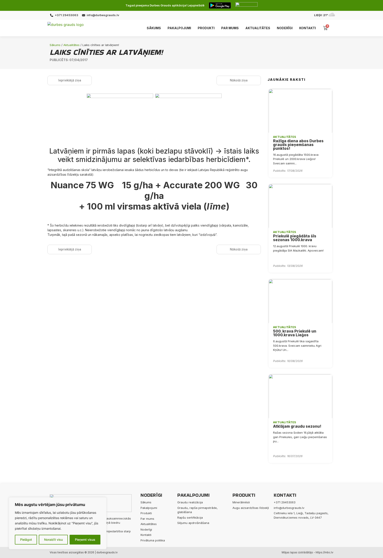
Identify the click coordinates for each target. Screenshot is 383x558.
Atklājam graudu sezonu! (297, 426)
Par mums (230, 28)
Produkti (206, 28)
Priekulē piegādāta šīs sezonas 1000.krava (294, 238)
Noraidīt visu (53, 539)
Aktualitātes (257, 28)
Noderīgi (285, 28)
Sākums (154, 28)
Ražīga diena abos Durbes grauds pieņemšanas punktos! (298, 145)
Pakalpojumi (179, 28)
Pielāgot (26, 539)
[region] (57, 523)
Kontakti (307, 28)
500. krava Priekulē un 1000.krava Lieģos (294, 333)
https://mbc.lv (324, 552)
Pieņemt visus (85, 539)
